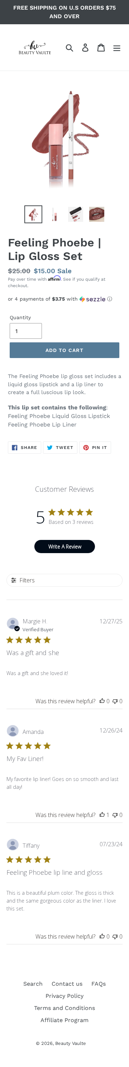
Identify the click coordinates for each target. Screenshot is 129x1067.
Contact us (67, 983)
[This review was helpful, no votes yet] (102, 701)
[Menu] (117, 48)
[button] (64, 299)
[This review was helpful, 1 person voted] (102, 815)
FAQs (98, 983)
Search (33, 983)
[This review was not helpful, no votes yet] (115, 701)
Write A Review (64, 546)
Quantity (20, 317)
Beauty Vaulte (70, 1043)
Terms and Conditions (64, 1008)
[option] (33, 214)
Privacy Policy (64, 995)
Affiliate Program (64, 1020)
